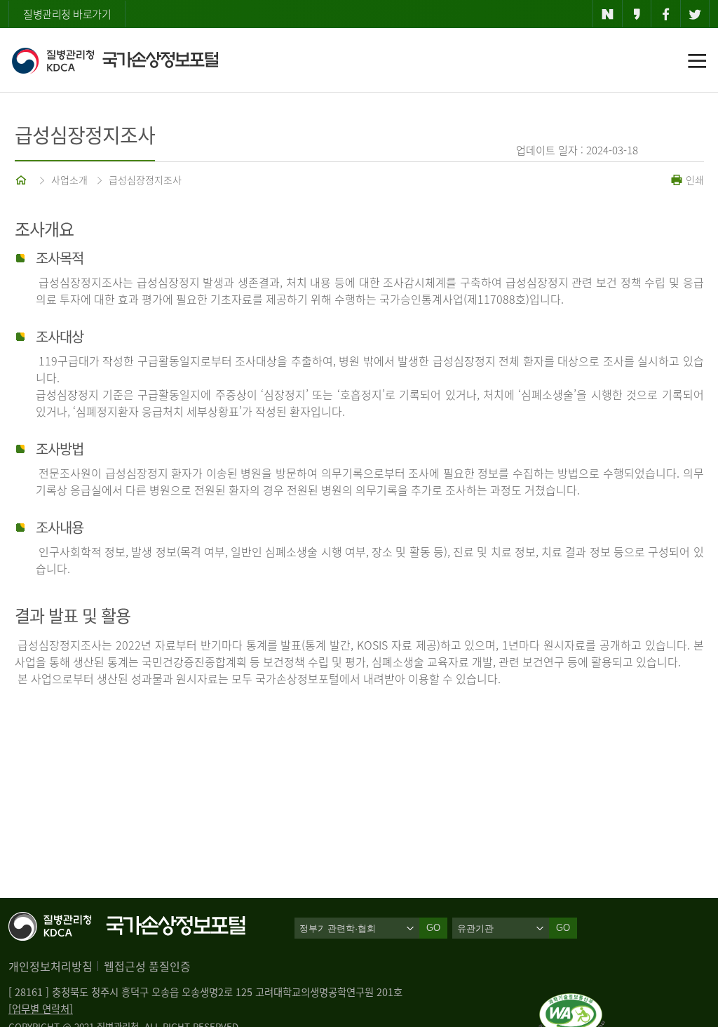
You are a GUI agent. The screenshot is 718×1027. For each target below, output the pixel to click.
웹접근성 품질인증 (147, 966)
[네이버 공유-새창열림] (607, 14)
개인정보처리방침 (50, 966)
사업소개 (69, 180)
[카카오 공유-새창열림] (637, 14)
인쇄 (693, 180)
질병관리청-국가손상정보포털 (114, 60)
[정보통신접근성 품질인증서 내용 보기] (571, 1001)
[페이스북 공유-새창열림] (665, 14)
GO (563, 927)
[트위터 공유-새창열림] (695, 14)
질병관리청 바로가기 (67, 14)
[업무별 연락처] (40, 1008)
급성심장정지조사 (145, 180)
